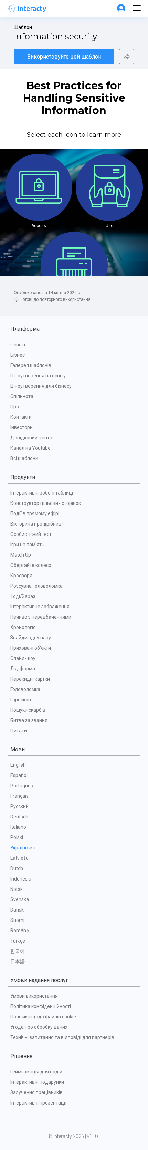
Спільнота (21, 396)
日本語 (17, 961)
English (18, 765)
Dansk (17, 910)
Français (19, 796)
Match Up (20, 555)
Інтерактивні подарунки (37, 1082)
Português (21, 785)
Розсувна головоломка (36, 586)
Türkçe (17, 941)
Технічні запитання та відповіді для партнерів (62, 1037)
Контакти (21, 417)
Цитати (18, 730)
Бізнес (17, 355)
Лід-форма (22, 668)
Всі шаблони (24, 458)
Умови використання (34, 996)
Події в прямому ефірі (34, 513)
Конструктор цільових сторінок (45, 503)
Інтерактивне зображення (40, 606)
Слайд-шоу (22, 658)
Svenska (19, 899)
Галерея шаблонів (30, 365)
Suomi (17, 920)
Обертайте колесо (30, 565)
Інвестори (21, 427)
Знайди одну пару (30, 637)
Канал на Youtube (30, 448)
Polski (16, 837)
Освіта (17, 344)
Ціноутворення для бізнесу (41, 386)
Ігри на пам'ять (27, 544)
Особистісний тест (31, 534)
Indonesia (20, 879)
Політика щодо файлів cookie (43, 1016)
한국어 (17, 951)
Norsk (16, 889)
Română (19, 930)
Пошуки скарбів (27, 710)
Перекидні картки (30, 679)
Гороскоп (20, 699)
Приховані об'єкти (30, 648)
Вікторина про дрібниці (36, 524)
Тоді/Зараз (22, 596)
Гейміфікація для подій (36, 1072)
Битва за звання (28, 720)
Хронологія (23, 627)
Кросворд (21, 575)
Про (14, 406)
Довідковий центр (31, 437)
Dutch (16, 868)
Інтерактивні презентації (38, 1103)
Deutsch (19, 817)
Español (19, 775)
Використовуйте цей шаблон (64, 56)
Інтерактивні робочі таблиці (41, 493)
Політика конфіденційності (40, 1006)
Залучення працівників (36, 1092)
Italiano (18, 827)
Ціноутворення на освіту (38, 375)
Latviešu (19, 858)
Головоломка (25, 689)
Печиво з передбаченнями (40, 617)
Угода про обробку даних (38, 1027)
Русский (19, 806)
